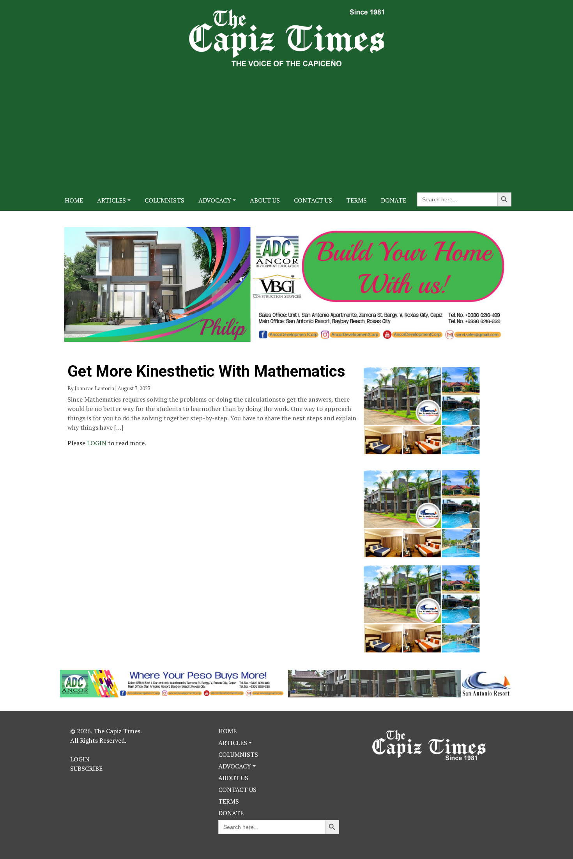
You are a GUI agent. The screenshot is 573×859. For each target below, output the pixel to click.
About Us (265, 200)
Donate (393, 200)
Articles (111, 200)
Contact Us (313, 200)
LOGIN (97, 443)
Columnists (164, 200)
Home (74, 200)
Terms (356, 200)
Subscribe (86, 768)
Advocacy (214, 200)
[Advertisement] (286, 125)
